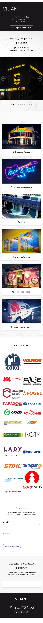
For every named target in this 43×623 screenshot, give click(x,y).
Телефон (7, 534)
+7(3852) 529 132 (22, 17)
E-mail (6, 522)
